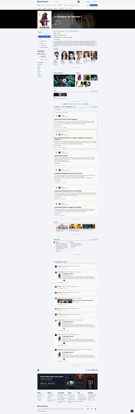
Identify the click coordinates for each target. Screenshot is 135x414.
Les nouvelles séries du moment (52, 400)
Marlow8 (59, 292)
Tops (55, 91)
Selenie (62, 187)
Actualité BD (80, 401)
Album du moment (92, 399)
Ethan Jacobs (60, 271)
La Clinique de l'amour (61, 35)
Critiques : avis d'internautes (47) (65, 106)
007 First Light (60, 396)
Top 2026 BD (80, 394)
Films (59, 14)
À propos (39, 408)
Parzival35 (59, 314)
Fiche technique (57, 39)
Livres (69, 393)
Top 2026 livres (71, 394)
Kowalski (62, 115)
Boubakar (63, 203)
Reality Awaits (91, 398)
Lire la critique (58, 125)
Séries (49, 393)
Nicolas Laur (60, 349)
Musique (90, 393)
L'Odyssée (39, 398)
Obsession (39, 396)
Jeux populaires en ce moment (62, 402)
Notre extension (55, 408)
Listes (55, 222)
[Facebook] (88, 370)
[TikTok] (92, 370)
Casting (56, 49)
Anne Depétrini (86, 60)
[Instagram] (90, 370)
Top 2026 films (40, 394)
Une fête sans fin (81, 396)
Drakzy (58, 308)
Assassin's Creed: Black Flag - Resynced (62, 399)
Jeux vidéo (61, 393)
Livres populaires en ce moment (72, 402)
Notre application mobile (47, 408)
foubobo (59, 334)
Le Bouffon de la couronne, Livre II (71, 399)
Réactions (56, 239)
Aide (60, 408)
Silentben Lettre (60, 320)
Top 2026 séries (51, 394)
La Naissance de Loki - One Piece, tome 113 (82, 399)
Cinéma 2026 (73, 350)
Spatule (59, 298)
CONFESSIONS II (91, 396)
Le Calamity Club (71, 396)
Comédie (62, 14)
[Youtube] (97, 370)
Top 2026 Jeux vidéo (62, 394)
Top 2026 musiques (92, 394)
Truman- (62, 169)
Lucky (49, 398)
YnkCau (59, 286)
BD (79, 393)
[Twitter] (86, 370)
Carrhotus (59, 266)
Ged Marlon (93, 60)
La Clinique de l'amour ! (68, 14)
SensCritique (56, 14)
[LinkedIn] (94, 370)
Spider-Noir (50, 396)
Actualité (39, 399)
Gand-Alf (62, 151)
